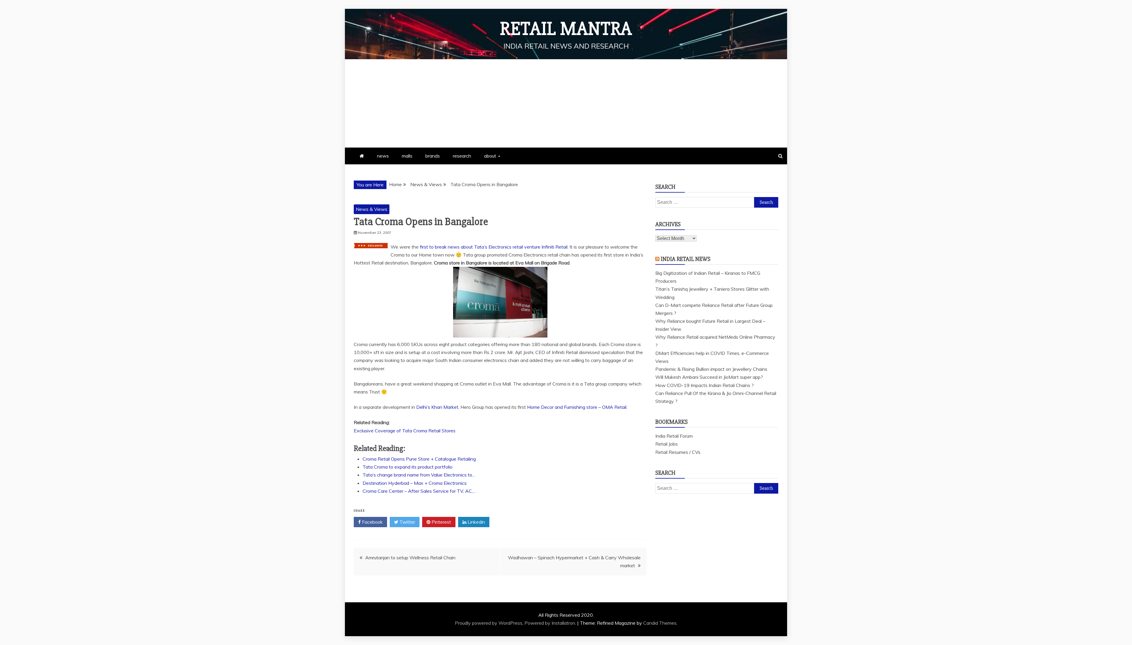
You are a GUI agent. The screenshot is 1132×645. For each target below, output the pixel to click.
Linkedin (475, 522)
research (462, 156)
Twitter (406, 522)
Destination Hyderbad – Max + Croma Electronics (415, 483)
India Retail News (685, 259)
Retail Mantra (566, 28)
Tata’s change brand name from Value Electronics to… (419, 475)
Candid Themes (660, 623)
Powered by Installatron (549, 623)
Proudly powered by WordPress (488, 623)
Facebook (372, 522)
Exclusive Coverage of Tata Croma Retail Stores (404, 431)
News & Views (371, 209)
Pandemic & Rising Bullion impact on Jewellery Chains (711, 369)
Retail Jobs (666, 444)
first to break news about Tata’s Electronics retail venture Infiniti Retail (493, 247)
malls (407, 156)
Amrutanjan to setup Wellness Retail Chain (410, 557)
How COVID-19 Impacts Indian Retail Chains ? (704, 385)
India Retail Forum (674, 436)
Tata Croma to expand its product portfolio (408, 467)
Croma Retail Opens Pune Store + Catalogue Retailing (419, 459)
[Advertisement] (566, 103)
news (383, 156)
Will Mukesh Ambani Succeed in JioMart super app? (709, 377)
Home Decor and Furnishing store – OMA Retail (576, 407)
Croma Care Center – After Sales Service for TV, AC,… (419, 491)
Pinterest (440, 522)
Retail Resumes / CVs (677, 452)
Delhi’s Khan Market (437, 407)
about (490, 156)
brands (432, 156)
